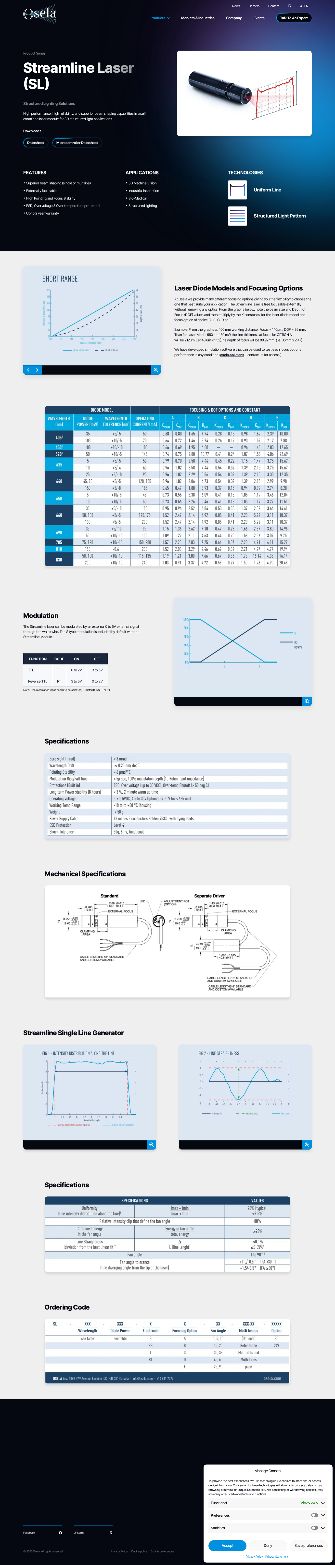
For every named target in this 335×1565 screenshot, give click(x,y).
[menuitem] (306, 6)
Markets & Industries (198, 18)
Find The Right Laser (196, 1475)
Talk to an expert (194, 1501)
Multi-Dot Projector (91, 1485)
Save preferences (309, 1545)
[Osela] (39, 14)
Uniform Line (144, 1475)
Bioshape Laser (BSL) (36, 1485)
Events (259, 18)
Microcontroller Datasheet (77, 143)
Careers (254, 6)
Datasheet (35, 143)
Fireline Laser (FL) (33, 1501)
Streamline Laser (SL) (36, 1480)
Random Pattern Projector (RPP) (42, 1511)
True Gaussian (145, 1495)
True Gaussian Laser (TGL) (96, 1501)
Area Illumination (147, 1501)
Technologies (144, 1465)
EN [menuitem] (306, 6)
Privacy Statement (276, 1556)
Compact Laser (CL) (35, 1475)
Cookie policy (139, 1551)
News (236, 6)
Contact (273, 6)
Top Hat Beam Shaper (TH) (96, 1490)
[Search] (289, 6)
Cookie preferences (162, 1551)
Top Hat (142, 1485)
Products (158, 18)
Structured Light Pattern (152, 1480)
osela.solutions (232, 355)
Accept (227, 1545)
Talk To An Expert (294, 18)
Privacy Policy (254, 1556)
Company (234, 18)
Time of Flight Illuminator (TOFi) (98, 1506)
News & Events (193, 1490)
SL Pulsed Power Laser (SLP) (97, 1495)
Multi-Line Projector (92, 1480)
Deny (268, 1545)
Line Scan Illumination (150, 1490)
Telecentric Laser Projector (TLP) (43, 1506)
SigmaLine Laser (33, 1490)
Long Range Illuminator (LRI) (96, 1475)
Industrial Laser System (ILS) (40, 1495)
